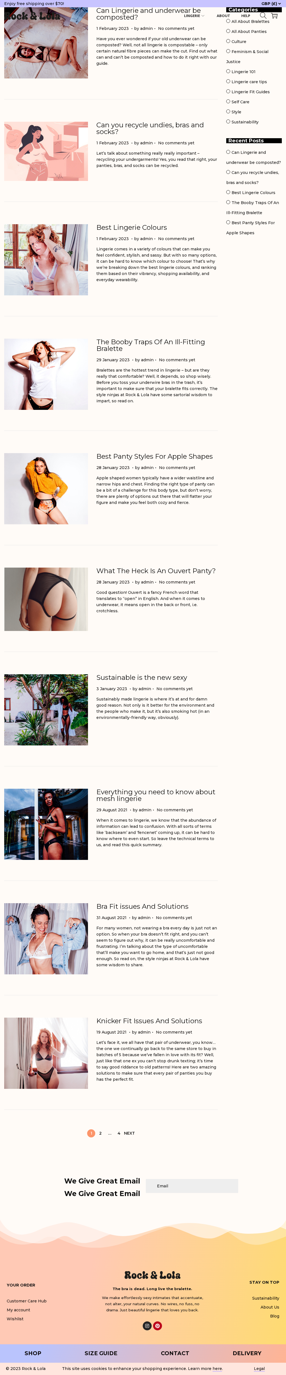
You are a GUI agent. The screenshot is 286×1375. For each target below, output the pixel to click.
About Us (270, 1307)
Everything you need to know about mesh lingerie (155, 795)
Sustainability (245, 122)
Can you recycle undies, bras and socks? (150, 128)
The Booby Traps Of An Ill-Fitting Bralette (150, 345)
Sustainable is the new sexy (141, 677)
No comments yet (176, 28)
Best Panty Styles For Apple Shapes (154, 456)
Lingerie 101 (244, 71)
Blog (274, 1316)
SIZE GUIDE (101, 1353)
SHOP (33, 1353)
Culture (239, 41)
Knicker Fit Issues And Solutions (149, 1021)
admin (146, 28)
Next (129, 1133)
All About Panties (249, 31)
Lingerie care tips (249, 81)
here (217, 1368)
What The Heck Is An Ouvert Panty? (156, 571)
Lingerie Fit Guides (251, 91)
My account (18, 1309)
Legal (259, 1368)
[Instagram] (147, 1325)
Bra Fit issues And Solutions (142, 906)
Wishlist (15, 1318)
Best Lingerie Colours (131, 227)
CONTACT (175, 1353)
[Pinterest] (157, 1325)
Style (236, 111)
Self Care (240, 101)
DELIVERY (247, 1353)
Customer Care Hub (27, 1301)
